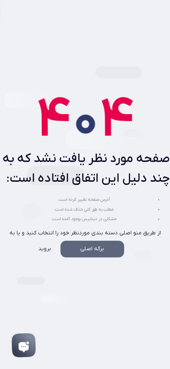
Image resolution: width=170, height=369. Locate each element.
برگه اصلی (92, 249)
